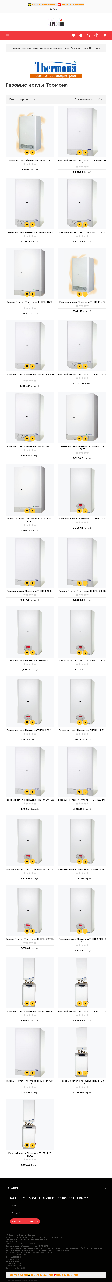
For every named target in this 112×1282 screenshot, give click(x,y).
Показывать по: (84, 99)
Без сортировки (19, 99)
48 (98, 99)
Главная (16, 48)
